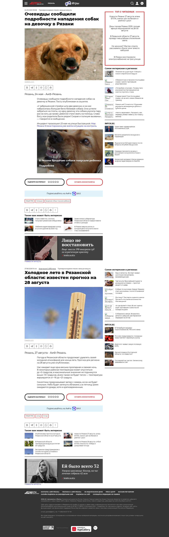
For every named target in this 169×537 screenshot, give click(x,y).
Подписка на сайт (83, 494)
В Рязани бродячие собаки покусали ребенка (70, 160)
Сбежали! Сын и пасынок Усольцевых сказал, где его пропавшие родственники (129, 82)
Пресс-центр (110, 492)
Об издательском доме (93, 492)
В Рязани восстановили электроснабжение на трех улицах (125, 58)
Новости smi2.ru (33, 261)
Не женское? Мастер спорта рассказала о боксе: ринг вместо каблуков (125, 48)
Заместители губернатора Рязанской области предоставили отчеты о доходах (87, 221)
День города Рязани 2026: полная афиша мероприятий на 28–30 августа (124, 28)
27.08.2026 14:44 (31, 269)
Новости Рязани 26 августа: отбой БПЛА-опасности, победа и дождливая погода (87, 444)
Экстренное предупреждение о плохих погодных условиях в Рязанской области (47, 451)
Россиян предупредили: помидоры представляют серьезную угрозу (128, 337)
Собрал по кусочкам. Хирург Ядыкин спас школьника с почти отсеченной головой (129, 291)
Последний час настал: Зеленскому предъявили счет (128, 361)
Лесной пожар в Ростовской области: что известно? (126, 353)
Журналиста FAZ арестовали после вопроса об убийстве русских (128, 144)
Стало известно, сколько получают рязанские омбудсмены (48, 220)
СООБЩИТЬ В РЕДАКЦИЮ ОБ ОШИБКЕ (106, 494)
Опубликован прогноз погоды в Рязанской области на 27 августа (48, 435)
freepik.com (29, 340)
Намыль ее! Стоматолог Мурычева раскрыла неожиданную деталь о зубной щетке (128, 106)
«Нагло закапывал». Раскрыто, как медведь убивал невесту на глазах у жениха (129, 114)
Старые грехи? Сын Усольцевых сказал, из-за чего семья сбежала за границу (129, 98)
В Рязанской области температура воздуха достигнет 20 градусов (47, 444)
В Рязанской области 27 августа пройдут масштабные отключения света (124, 38)
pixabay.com (29, 82)
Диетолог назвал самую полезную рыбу (128, 345)
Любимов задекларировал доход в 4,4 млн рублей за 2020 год (48, 228)
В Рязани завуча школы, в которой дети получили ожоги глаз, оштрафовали (86, 229)
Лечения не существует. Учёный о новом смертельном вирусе (128, 73)
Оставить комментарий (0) (84, 182)
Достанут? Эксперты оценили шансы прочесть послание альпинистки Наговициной (129, 299)
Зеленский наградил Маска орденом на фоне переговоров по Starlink (129, 160)
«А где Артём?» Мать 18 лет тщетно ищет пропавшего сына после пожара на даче (128, 307)
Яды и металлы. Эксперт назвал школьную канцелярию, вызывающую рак (127, 275)
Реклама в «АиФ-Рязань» (72, 492)
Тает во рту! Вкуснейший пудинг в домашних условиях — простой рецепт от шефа (128, 283)
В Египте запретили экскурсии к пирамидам (127, 135)
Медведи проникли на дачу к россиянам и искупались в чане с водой (128, 153)
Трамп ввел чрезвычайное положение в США (125, 127)
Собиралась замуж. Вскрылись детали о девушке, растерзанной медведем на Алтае (128, 316)
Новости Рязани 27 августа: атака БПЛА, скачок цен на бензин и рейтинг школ (124, 18)
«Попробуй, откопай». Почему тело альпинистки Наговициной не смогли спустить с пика (129, 90)
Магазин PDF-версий (126, 492)
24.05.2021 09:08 (31, 10)
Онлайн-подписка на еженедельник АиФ (57, 494)
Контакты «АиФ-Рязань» (50, 492)
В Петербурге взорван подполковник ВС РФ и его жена (127, 328)
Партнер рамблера (62, 527)
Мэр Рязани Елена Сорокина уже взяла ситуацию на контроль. (67, 124)
